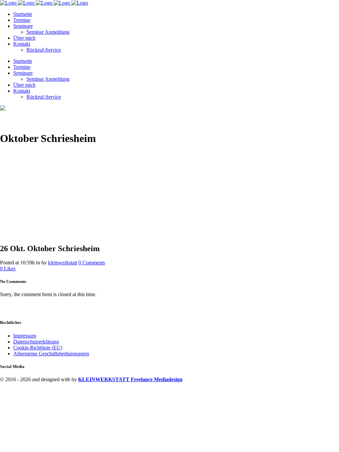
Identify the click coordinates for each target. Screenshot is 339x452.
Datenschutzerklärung (36, 341)
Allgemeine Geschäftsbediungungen (51, 353)
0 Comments (91, 262)
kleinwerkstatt (62, 262)
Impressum (24, 336)
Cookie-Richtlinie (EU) (37, 347)
